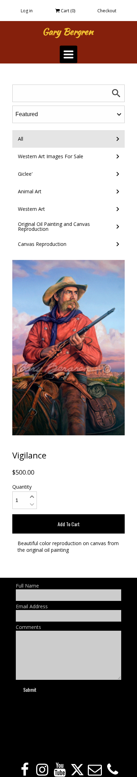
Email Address (32, 606)
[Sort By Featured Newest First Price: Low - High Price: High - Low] (68, 114)
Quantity (22, 486)
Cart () (67, 11)
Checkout (106, 11)
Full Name (27, 585)
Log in (27, 11)
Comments (28, 627)
